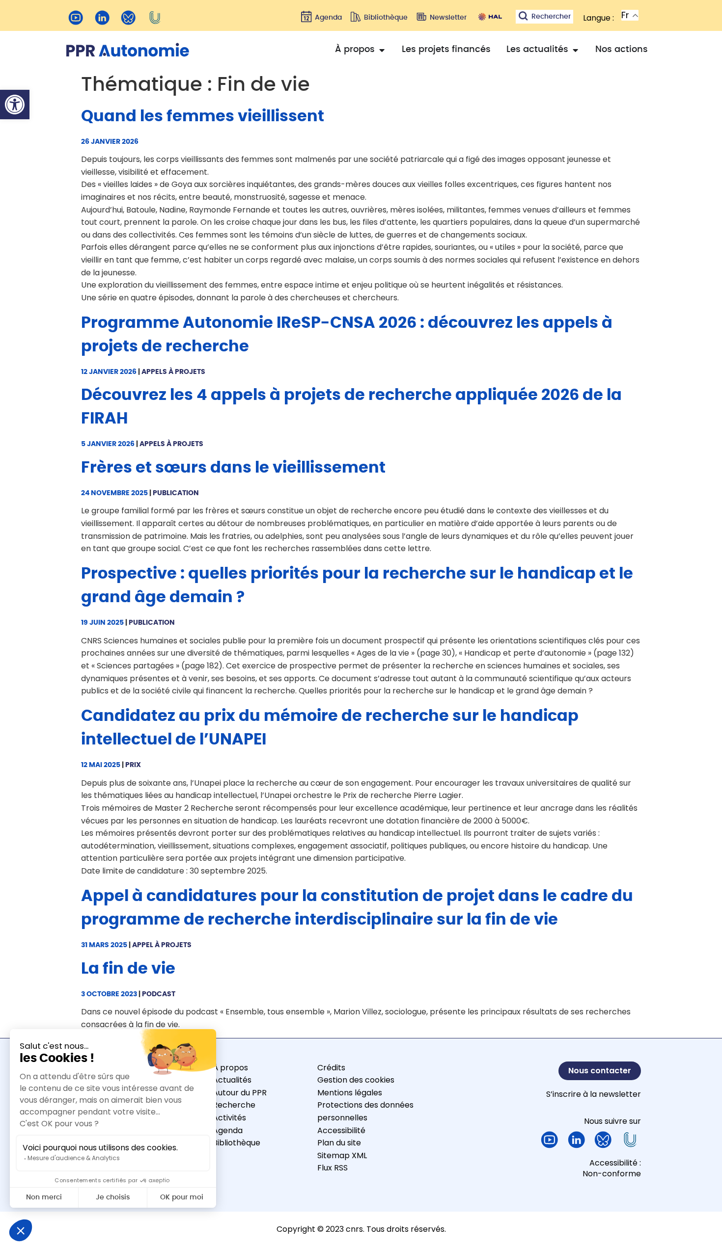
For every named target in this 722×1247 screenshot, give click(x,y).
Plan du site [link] (339, 1142)
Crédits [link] (331, 1067)
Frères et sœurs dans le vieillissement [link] (233, 468)
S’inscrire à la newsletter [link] (593, 1094)
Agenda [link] (228, 1130)
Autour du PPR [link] (240, 1092)
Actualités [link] (232, 1080)
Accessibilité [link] (341, 1130)
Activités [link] (229, 1117)
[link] (14, 104)
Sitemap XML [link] (342, 1155)
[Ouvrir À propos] (381, 49)
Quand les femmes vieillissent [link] (202, 116)
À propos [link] (230, 1067)
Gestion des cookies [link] (355, 1080)
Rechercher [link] (551, 16)
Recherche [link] (234, 1105)
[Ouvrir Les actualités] (575, 49)
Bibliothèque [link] (236, 1142)
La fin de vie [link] (128, 969)
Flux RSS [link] (332, 1167)
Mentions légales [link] (349, 1092)
